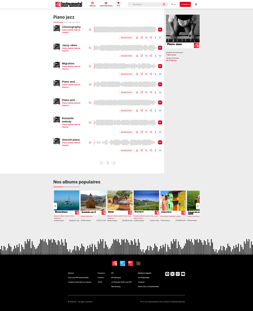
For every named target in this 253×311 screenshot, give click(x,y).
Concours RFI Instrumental (78, 278)
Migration (68, 63)
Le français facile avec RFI (121, 282)
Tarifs (100, 282)
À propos (101, 273)
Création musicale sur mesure (79, 282)
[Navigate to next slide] (198, 206)
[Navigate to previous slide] (55, 206)
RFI (112, 273)
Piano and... (69, 81)
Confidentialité (143, 278)
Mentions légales (144, 273)
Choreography (71, 27)
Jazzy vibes (69, 45)
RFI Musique (116, 278)
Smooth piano (71, 139)
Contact (101, 278)
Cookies (141, 282)
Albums (71, 273)
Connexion (185, 4)
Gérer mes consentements (148, 287)
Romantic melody (68, 120)
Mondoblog (115, 287)
